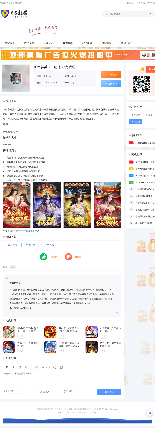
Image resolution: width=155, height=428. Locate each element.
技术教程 (68, 43)
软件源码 (87, 43)
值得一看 (126, 43)
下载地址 (112, 74)
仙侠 (13, 267)
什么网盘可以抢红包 (143, 189)
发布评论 (109, 391)
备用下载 (30, 244)
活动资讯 (48, 43)
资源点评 (112, 83)
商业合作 (82, 412)
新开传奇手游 (32, 230)
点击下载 (12, 244)
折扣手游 (47, 76)
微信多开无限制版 (141, 223)
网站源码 (106, 43)
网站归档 (93, 412)
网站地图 (131, 3)
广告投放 (151, 3)
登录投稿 (141, 3)
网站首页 (10, 43)
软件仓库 (29, 43)
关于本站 (71, 412)
